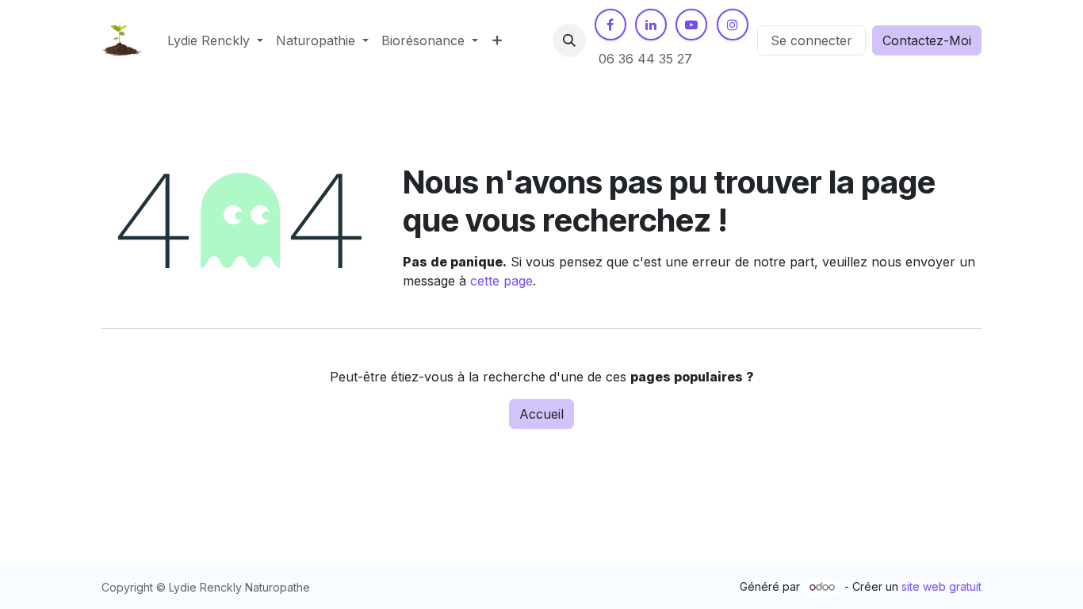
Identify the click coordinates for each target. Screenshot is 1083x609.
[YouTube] (691, 24)
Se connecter (811, 40)
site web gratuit (941, 586)
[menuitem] (215, 40)
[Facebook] (610, 24)
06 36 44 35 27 (645, 59)
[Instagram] (732, 24)
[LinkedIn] (651, 24)
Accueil (541, 414)
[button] (569, 40)
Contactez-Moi (926, 40)
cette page (501, 281)
